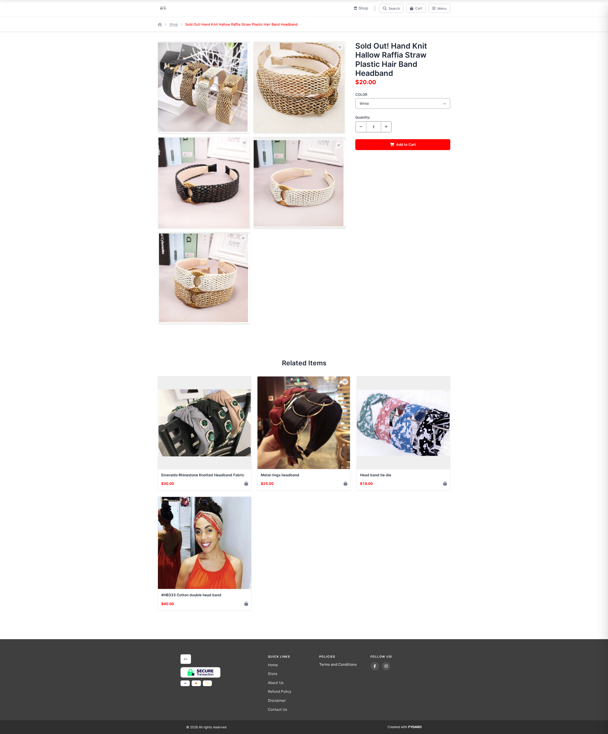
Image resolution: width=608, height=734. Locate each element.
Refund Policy (279, 691)
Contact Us (277, 709)
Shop (173, 24)
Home (273, 665)
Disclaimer (277, 700)
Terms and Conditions (338, 664)
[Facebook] (374, 666)
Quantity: (362, 117)
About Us (276, 682)
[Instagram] (386, 666)
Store (272, 673)
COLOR (361, 94)
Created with (405, 727)
